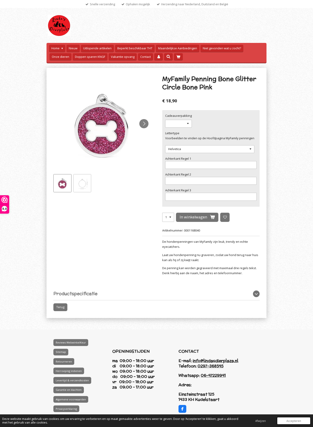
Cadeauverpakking (178, 116)
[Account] (158, 56)
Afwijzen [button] (260, 421)
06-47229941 (213, 375)
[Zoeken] (168, 56)
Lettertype (172, 133)
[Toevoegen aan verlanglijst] (225, 217)
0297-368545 (210, 366)
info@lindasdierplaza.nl (215, 360)
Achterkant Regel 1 (178, 158)
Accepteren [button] (293, 421)
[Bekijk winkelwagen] (178, 56)
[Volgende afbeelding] (143, 123)
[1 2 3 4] (168, 217)
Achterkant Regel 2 (178, 174)
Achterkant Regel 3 (178, 190)
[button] (62, 183)
